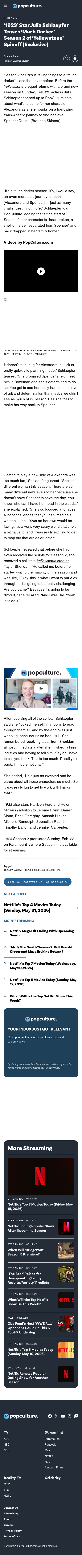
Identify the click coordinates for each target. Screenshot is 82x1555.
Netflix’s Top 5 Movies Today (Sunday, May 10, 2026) (30, 1351)
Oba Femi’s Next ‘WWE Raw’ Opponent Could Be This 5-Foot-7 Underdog (30, 1327)
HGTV (7, 1495)
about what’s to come (21, 103)
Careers (9, 1524)
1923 (6, 869)
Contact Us (11, 1507)
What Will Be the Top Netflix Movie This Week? (41, 998)
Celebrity (53, 1477)
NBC (7, 1444)
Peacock (50, 1444)
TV (6, 1432)
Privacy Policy (52, 1067)
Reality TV (12, 1477)
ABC (6, 1439)
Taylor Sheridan (35, 869)
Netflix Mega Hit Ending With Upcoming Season (42, 933)
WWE (11, 1317)
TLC (6, 1490)
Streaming (11, 17)
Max (47, 1450)
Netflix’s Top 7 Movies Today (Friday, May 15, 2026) (40, 1206)
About (8, 1519)
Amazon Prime (54, 1467)
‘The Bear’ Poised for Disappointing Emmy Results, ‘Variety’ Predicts (28, 1277)
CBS (6, 1450)
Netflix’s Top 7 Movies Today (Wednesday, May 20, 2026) (43, 965)
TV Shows (15, 1367)
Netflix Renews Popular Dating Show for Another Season (28, 1377)
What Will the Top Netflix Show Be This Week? (28, 1301)
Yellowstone (53, 869)
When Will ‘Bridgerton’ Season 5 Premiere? (26, 1251)
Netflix (49, 1456)
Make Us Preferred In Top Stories (36, 882)
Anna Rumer (13, 56)
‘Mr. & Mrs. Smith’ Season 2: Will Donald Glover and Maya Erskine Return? (41, 949)
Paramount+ (17, 869)
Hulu (48, 1461)
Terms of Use (14, 1067)
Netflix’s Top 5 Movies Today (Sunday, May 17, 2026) (43, 981)
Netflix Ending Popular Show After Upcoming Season (31, 1228)
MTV (7, 1484)
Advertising (11, 1513)
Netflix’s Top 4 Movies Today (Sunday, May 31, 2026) (32, 907)
